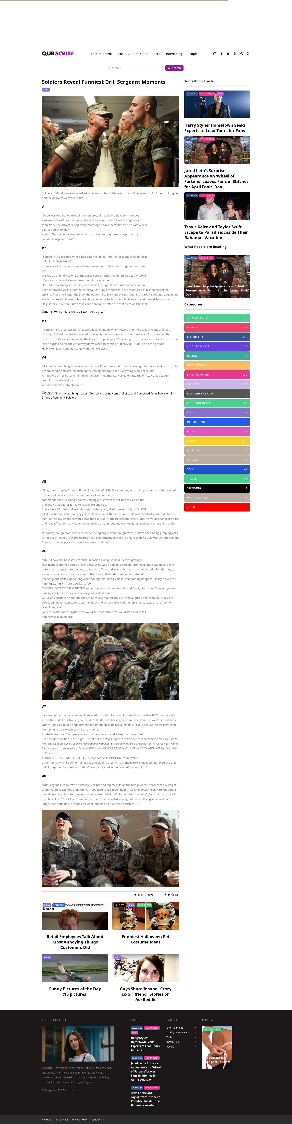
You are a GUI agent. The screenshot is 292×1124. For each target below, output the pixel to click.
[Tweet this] (169, 894)
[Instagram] (215, 54)
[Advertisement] (101, 23)
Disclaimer (62, 1119)
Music (220, 94)
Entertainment (101, 54)
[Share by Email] (176, 894)
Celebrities (192, 94)
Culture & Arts (211, 1029)
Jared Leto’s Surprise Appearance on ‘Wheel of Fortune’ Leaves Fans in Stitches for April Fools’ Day (216, 178)
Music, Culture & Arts (178, 1032)
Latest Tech (120, 905)
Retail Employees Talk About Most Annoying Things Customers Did (75, 942)
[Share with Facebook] (165, 894)
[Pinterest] (242, 54)
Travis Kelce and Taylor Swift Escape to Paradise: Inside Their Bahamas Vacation (216, 232)
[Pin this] (173, 894)
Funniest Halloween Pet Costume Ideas (145, 939)
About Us (47, 1119)
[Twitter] (228, 54)
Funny (46, 89)
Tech (157, 54)
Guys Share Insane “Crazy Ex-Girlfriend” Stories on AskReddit (146, 994)
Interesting (174, 54)
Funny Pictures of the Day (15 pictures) (75, 991)
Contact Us (97, 1119)
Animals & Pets (144, 905)
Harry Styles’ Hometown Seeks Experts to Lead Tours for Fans (215, 127)
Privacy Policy (79, 1119)
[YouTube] (235, 54)
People (193, 54)
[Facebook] (222, 54)
